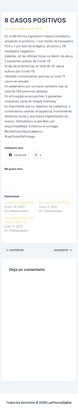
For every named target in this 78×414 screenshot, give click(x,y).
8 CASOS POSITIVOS (19, 202)
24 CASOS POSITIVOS (54, 202)
